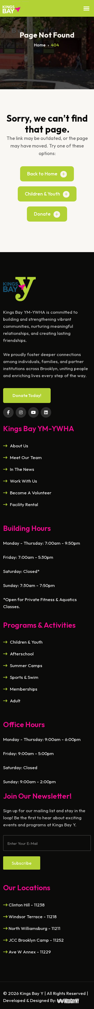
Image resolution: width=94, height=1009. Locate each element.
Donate (42, 214)
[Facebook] (8, 412)
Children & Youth (42, 194)
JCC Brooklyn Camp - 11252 (36, 940)
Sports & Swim (24, 677)
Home (39, 45)
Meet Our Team (26, 457)
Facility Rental (24, 504)
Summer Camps (26, 665)
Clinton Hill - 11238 (26, 904)
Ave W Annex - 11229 (29, 951)
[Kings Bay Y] (19, 288)
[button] (86, 8)
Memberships (23, 689)
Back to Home (42, 174)
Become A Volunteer (30, 492)
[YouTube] (33, 412)
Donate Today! (27, 395)
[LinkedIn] (46, 412)
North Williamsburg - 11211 (34, 928)
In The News (22, 469)
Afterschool (22, 653)
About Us (19, 445)
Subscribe (22, 863)
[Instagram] (21, 412)
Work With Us (23, 481)
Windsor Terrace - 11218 (32, 916)
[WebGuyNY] (68, 1000)
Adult (15, 700)
